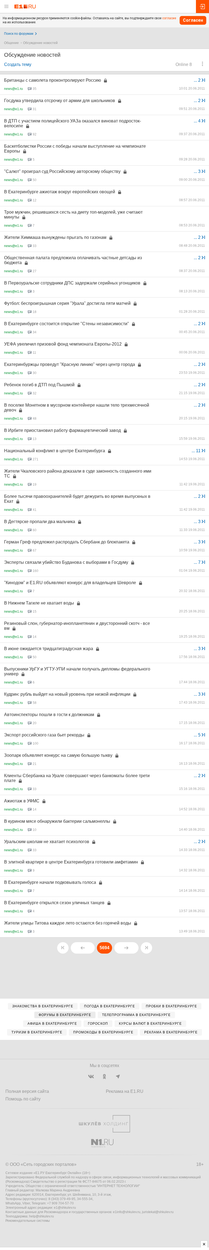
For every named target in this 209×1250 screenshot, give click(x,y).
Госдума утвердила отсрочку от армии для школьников (59, 100)
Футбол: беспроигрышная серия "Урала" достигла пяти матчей (67, 303)
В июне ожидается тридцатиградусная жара (48, 648)
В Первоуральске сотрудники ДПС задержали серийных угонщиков (72, 283)
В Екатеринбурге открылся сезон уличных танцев (54, 902)
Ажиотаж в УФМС (21, 801)
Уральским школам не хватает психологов (46, 841)
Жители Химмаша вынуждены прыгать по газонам (55, 237)
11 (197, 450)
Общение (11, 43)
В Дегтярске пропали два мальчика (39, 521)
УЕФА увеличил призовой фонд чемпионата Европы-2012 (63, 344)
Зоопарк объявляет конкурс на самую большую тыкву (58, 755)
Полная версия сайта (27, 1091)
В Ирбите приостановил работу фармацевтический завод (62, 430)
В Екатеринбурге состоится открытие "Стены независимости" (66, 323)
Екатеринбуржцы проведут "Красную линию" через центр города (69, 364)
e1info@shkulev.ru (126, 1212)
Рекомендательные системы (27, 1221)
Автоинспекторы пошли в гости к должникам (49, 714)
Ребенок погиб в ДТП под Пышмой (39, 384)
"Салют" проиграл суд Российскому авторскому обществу (62, 171)
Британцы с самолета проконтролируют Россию (52, 80)
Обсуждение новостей (40, 43)
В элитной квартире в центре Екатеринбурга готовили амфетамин (71, 862)
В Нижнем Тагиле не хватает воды (39, 603)
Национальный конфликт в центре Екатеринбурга (54, 450)
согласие (169, 18)
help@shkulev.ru (41, 1216)
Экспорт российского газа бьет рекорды (44, 735)
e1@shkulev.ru (65, 1208)
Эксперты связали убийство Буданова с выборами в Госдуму (66, 562)
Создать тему (17, 64)
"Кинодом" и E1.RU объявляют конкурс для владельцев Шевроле (70, 582)
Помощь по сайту (23, 1099)
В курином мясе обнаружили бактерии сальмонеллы (57, 821)
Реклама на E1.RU (124, 1091)
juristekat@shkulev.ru (158, 1212)
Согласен (193, 20)
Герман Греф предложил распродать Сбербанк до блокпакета (66, 542)
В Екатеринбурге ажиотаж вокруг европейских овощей (59, 191)
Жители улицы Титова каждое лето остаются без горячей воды (67, 923)
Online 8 (184, 64)
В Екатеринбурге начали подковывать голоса (50, 882)
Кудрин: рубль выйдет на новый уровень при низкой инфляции (67, 694)
